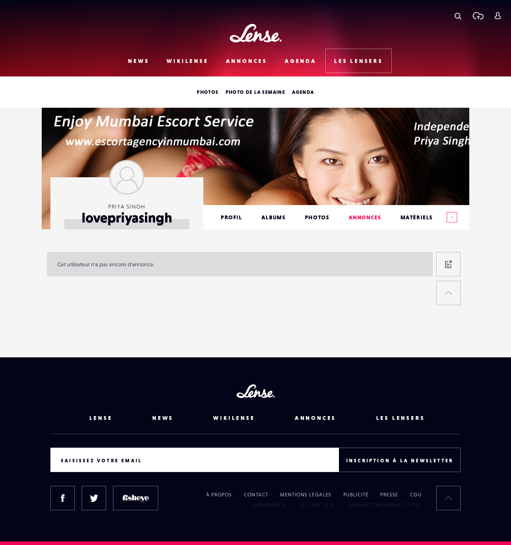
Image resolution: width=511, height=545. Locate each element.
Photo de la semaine (255, 92)
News (138, 61)
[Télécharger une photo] (478, 15)
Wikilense (187, 61)
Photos (207, 92)
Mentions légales (305, 494)
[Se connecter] (498, 15)
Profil (231, 217)
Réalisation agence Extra (385, 505)
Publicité (356, 494)
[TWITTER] (94, 498)
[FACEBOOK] (62, 498)
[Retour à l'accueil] (256, 33)
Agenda (301, 61)
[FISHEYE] (135, 498)
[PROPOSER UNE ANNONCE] (448, 264)
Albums (273, 217)
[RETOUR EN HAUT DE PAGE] (448, 293)
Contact (256, 494)
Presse (389, 494)
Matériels (416, 217)
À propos (219, 494)
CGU (416, 494)
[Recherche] (458, 15)
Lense (101, 418)
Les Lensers (358, 61)
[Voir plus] (452, 217)
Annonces (246, 61)
